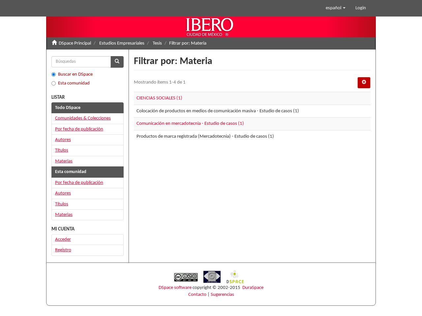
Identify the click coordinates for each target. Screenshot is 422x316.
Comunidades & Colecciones (83, 118)
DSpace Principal (75, 43)
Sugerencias (222, 294)
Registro (63, 250)
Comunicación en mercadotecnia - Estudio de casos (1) (190, 123)
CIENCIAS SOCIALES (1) (159, 98)
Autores (63, 139)
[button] (335, 8)
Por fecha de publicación (79, 129)
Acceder (63, 239)
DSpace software (175, 287)
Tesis (157, 43)
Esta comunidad (74, 83)
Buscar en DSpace (75, 74)
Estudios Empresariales (121, 43)
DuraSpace (252, 287)
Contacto (197, 294)
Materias (64, 161)
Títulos (61, 150)
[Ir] (117, 62)
